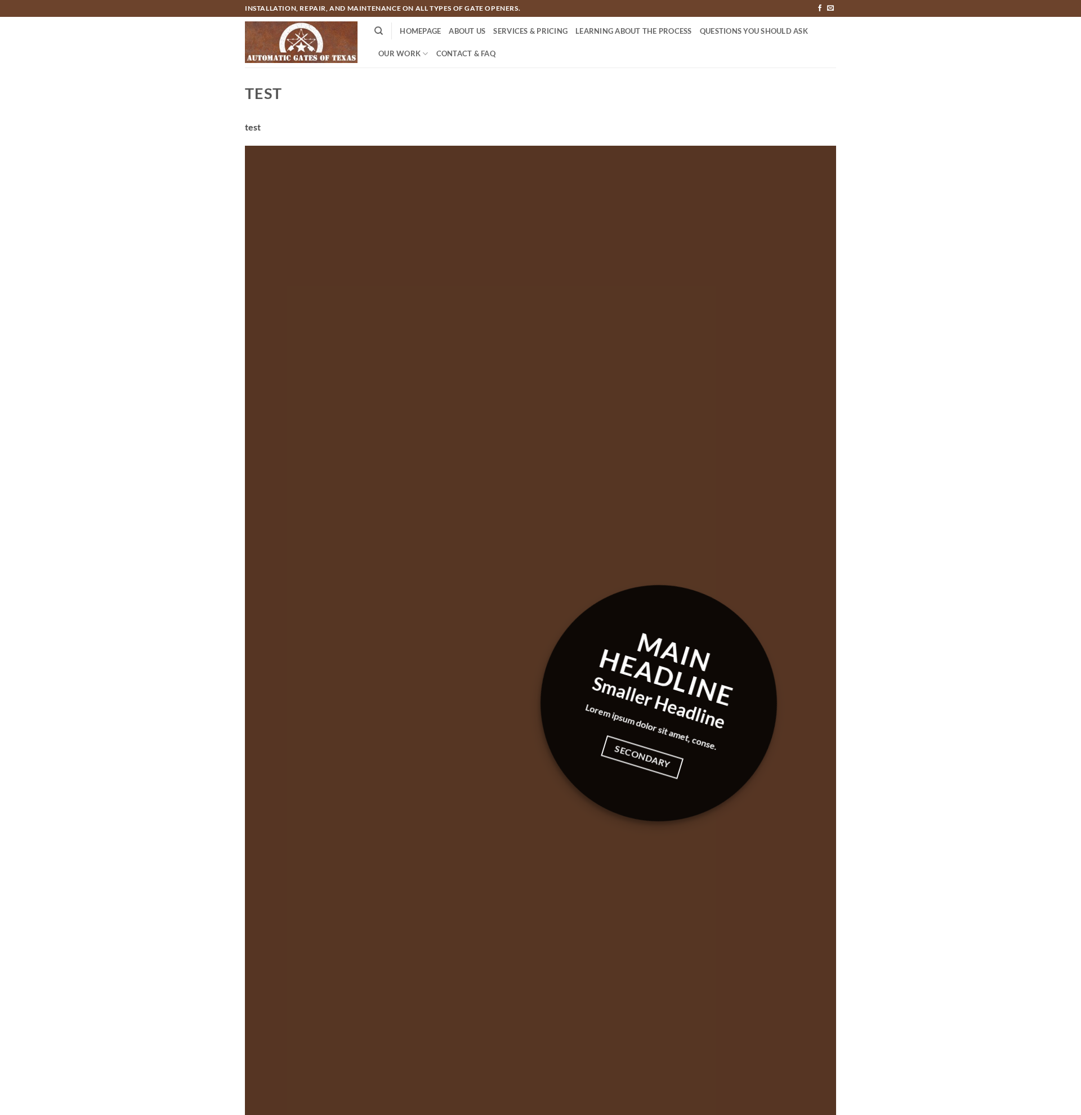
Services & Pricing (530, 30)
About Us (467, 30)
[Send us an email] (830, 8)
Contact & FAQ (465, 53)
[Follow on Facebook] (819, 8)
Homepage (420, 30)
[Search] (378, 31)
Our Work (399, 53)
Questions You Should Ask (754, 30)
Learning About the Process (633, 30)
